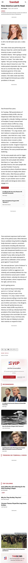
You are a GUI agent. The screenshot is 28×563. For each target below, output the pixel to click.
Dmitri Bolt (4, 451)
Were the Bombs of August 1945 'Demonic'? (13, 426)
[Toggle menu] (2, 2)
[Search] (25, 2)
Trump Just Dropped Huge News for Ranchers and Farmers (13, 550)
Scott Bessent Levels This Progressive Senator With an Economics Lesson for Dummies (13, 448)
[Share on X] (2, 350)
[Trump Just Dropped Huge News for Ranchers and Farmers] (14, 540)
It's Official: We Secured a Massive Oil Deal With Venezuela (14, 404)
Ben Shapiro (4, 8)
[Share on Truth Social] (5, 350)
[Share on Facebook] (8, 350)
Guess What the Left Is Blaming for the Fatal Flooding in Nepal (13, 487)
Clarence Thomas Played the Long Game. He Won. (14, 504)
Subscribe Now (21, 377)
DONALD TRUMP (4, 355)
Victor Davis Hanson (6, 428)
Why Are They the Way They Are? (11, 498)
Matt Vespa (4, 406)
